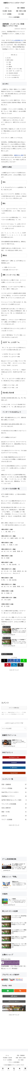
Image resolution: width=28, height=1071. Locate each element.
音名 (10, 62)
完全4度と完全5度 (13, 73)
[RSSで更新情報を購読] (20, 990)
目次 (12, 54)
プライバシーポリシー (14, 1001)
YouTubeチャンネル (14, 757)
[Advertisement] (14, 685)
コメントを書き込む (14, 707)
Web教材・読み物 (7, 1057)
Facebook (14, 762)
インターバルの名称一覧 (13, 77)
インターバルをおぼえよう (13, 75)
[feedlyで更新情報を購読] (8, 990)
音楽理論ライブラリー (7, 654)
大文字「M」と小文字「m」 (16, 70)
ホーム (7, 1055)
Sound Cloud (14, 773)
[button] (20, 665)
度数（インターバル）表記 (15, 68)
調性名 (10, 66)
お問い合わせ (14, 996)
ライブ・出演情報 (7, 1060)
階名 (10, 64)
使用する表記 (10, 60)
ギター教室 (20, 1060)
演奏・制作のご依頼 (21, 1057)
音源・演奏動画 (20, 1055)
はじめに (9, 57)
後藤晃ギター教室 (18, 155)
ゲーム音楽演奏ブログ (17, 40)
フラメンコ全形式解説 (14, 1062)
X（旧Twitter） (14, 767)
